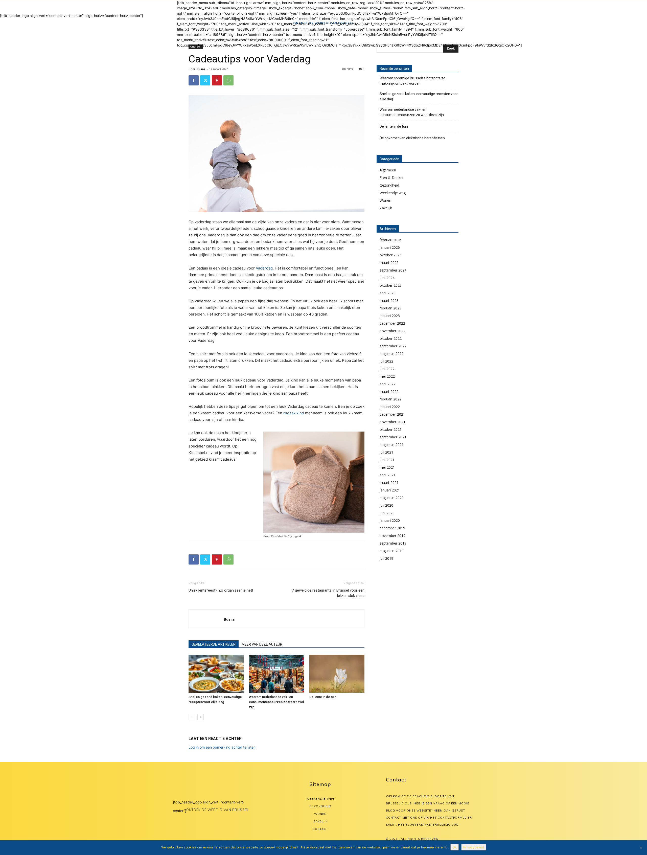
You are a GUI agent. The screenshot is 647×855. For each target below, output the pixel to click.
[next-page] (200, 717)
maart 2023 (389, 300)
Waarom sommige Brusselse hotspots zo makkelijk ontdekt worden (412, 80)
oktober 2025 (391, 255)
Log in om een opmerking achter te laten (222, 747)
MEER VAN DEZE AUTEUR (262, 644)
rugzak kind (293, 413)
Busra (201, 69)
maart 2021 (389, 482)
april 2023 (388, 292)
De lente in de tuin (322, 697)
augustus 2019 (392, 550)
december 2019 (392, 528)
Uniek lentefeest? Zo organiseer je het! (221, 590)
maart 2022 (389, 391)
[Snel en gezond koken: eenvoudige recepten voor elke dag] (216, 674)
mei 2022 (387, 376)
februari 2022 (390, 399)
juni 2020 (387, 512)
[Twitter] (205, 80)
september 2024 (393, 270)
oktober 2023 (391, 285)
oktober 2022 (391, 338)
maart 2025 (389, 262)
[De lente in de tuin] (336, 674)
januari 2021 (390, 490)
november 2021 (392, 421)
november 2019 (392, 535)
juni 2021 (387, 459)
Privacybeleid (473, 847)
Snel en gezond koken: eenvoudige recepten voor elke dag (419, 96)
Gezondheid (389, 185)
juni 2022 (387, 368)
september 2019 (393, 543)
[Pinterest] (217, 80)
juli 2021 (386, 452)
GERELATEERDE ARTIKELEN (214, 644)
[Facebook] (194, 80)
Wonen (385, 200)
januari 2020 (390, 520)
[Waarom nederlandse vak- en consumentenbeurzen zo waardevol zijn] (276, 674)
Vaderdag (264, 268)
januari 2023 (390, 315)
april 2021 (388, 474)
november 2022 (392, 330)
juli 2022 (386, 361)
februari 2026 (390, 239)
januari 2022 (390, 406)
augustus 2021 (392, 444)
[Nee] (640, 847)
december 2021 (392, 414)
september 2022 (393, 346)
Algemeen (388, 170)
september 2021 (393, 437)
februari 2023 (390, 308)
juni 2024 (387, 277)
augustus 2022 (392, 353)
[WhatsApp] (228, 80)
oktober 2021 (391, 429)
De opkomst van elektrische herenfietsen (412, 138)
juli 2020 (386, 505)
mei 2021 (387, 467)
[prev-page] (192, 717)
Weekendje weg (393, 192)
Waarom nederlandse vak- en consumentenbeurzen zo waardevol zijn (276, 702)
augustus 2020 (392, 497)
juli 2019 (386, 558)
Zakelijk (386, 208)
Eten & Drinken (392, 177)
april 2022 (388, 383)
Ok (454, 847)
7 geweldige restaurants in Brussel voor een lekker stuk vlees (328, 593)
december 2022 (392, 323)
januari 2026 (390, 247)
